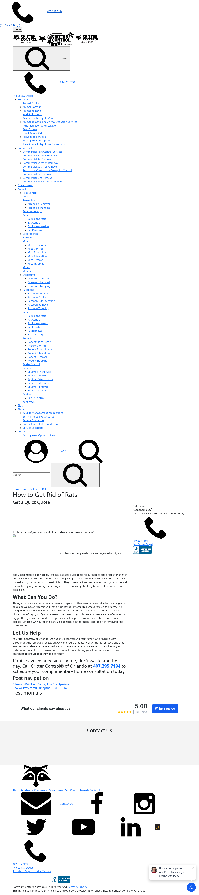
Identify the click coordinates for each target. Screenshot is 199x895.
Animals (22, 189)
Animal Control (31, 103)
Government (25, 185)
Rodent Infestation (39, 353)
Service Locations (33, 427)
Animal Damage (32, 107)
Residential (24, 99)
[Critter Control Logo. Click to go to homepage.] (36, 776)
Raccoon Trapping (38, 308)
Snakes (27, 394)
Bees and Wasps (32, 211)
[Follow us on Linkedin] (131, 827)
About (21, 409)
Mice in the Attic (37, 245)
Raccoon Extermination (41, 301)
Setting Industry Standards (38, 416)
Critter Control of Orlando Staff (41, 424)
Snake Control (36, 398)
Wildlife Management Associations (43, 413)
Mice (25, 241)
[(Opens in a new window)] (20, 879)
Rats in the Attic (37, 316)
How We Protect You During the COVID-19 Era (40, 688)
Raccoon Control (37, 297)
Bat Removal (35, 230)
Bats (25, 215)
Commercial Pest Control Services (42, 151)
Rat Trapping (35, 334)
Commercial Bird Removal (38, 178)
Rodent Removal (37, 357)
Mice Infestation (37, 256)
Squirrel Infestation (39, 383)
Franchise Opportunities (27, 871)
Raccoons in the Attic (40, 293)
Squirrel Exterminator (40, 379)
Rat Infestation (36, 327)
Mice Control (35, 248)
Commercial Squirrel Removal (40, 166)
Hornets (27, 237)
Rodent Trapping (37, 360)
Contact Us (24, 431)
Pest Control (30, 129)
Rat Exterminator (38, 323)
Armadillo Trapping (39, 207)
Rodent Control (37, 345)
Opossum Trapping (39, 286)
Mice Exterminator (38, 252)
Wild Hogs (29, 401)
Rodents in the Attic (39, 342)
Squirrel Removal (38, 386)
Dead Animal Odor (33, 133)
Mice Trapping (36, 263)
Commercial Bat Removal (37, 174)
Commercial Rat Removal (37, 159)
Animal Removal (32, 110)
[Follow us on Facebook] (97, 803)
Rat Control (34, 319)
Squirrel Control (37, 375)
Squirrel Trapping (38, 390)
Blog (20, 405)
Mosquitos (29, 271)
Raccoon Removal (38, 304)
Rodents (27, 338)
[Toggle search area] (90, 451)
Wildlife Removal (32, 114)
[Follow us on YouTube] (83, 827)
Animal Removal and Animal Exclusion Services (50, 122)
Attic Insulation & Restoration (40, 125)
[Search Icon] (75, 475)
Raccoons (28, 289)
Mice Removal (36, 260)
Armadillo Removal (39, 204)
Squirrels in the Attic (39, 372)
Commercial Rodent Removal (40, 155)
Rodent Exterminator (40, 349)
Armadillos (29, 200)
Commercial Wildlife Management (43, 181)
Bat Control (34, 222)
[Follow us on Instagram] (144, 803)
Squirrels (28, 368)
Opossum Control (38, 278)
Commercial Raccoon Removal (40, 163)
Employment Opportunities (39, 435)
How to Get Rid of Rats (34, 489)
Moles (26, 267)
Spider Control (31, 364)
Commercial (25, 148)
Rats (25, 312)
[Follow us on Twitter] (36, 827)
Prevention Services (34, 136)
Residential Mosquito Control (40, 118)
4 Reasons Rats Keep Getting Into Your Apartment (42, 684)
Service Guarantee (33, 420)
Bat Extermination (38, 226)
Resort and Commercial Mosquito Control (47, 170)
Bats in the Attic (37, 219)
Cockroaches (30, 233)
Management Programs (37, 140)
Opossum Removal (39, 282)
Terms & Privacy (77, 887)
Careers (46, 871)
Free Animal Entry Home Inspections (44, 144)
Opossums (29, 275)
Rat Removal (35, 330)
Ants (25, 196)
